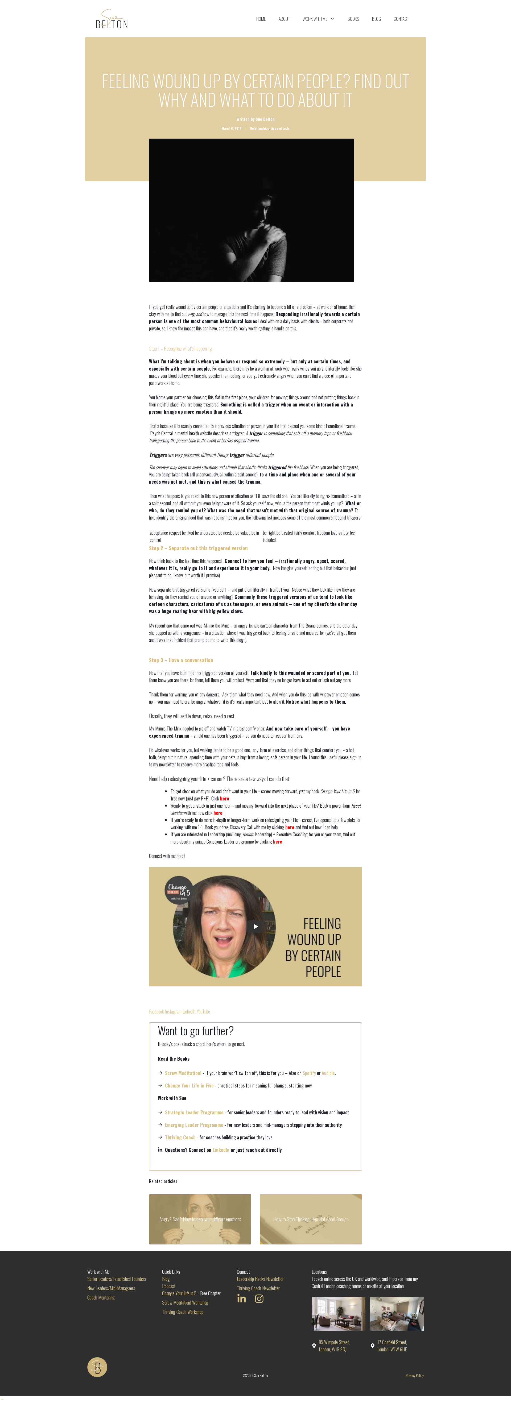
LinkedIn (189, 1011)
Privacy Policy (415, 1375)
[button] (2, 1399)
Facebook (156, 1011)
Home (261, 18)
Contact (401, 18)
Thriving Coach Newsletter (258, 1288)
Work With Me (315, 18)
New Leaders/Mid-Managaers (111, 1288)
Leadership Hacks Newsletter (260, 1278)
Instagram (173, 1011)
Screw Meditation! (183, 1072)
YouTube (203, 1011)
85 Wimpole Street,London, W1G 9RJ (334, 1346)
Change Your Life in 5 (179, 1293)
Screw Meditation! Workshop (185, 1302)
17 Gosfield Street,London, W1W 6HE (392, 1346)
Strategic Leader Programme (194, 1112)
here (224, 798)
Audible (328, 1072)
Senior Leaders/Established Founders (116, 1278)
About (284, 18)
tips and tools (280, 128)
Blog (376, 18)
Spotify (309, 1072)
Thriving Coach (180, 1137)
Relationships (259, 128)
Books (353, 18)
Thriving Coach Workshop (182, 1311)
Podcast (168, 1285)
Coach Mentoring (101, 1297)
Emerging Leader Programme (194, 1124)
